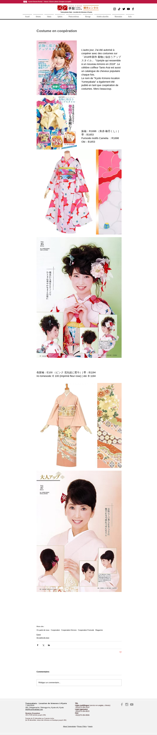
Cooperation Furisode (86, 630)
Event (39, 634)
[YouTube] (128, 9)
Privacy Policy (82, 726)
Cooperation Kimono (69, 630)
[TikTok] (119, 9)
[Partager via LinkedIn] (49, 645)
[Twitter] (124, 9)
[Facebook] (133, 9)
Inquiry (90, 726)
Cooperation (55, 630)
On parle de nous (43, 630)
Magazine (99, 630)
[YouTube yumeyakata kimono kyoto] (132, 704)
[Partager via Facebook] (38, 645)
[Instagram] (114, 9)
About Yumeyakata (69, 726)
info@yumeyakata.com (34, 709)
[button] (38, 15)
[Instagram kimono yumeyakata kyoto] (127, 704)
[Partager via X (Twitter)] (43, 645)
